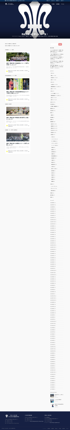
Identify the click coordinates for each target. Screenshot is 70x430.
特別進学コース (53, 77)
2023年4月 (52, 287)
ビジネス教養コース (54, 93)
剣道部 (52, 149)
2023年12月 (52, 270)
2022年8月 (52, 304)
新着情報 (52, 36)
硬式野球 (52, 170)
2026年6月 (52, 206)
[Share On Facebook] (2, 427)
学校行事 (51, 110)
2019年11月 (52, 372)
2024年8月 (52, 253)
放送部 (49, 36)
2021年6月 (52, 334)
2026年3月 (52, 213)
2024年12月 (52, 245)
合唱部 (35, 36)
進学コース (52, 79)
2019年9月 (52, 376)
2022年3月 (52, 314)
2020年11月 (52, 348)
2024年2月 (52, 266)
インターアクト (53, 139)
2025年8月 (52, 228)
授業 (51, 112)
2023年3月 (52, 289)
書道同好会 (53, 164)
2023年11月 (52, 272)
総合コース (52, 88)
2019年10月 (52, 374)
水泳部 (52, 166)
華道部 (54, 36)
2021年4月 (52, 338)
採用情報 (51, 117)
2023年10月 (52, 274)
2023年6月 (52, 283)
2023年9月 (52, 276)
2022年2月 (52, 317)
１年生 (51, 73)
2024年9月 (52, 251)
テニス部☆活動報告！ (58, 399)
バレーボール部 (53, 145)
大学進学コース (53, 84)
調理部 (52, 181)
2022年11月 (52, 298)
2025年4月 (52, 236)
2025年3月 (52, 238)
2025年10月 (52, 223)
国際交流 (51, 108)
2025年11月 (52, 221)
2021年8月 (52, 329)
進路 (51, 197)
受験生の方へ (48, 0)
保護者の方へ (58, 0)
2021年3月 (52, 340)
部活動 (57, 36)
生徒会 (51, 184)
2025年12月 (52, 219)
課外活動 (51, 195)
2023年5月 (52, 285)
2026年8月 (52, 202)
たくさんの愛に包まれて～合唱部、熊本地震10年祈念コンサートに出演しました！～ (56, 51)
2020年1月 (52, 367)
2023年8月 (52, 278)
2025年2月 (52, 240)
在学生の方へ (53, 0)
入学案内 (60, 428)
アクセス (67, 428)
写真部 (52, 147)
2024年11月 (52, 247)
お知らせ (20, 36)
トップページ (44, 428)
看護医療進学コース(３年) (55, 95)
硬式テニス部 (53, 168)
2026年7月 (52, 204)
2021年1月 (52, 344)
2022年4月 (52, 312)
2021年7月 (52, 331)
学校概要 (52, 428)
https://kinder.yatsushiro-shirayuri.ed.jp (36, 421)
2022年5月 (52, 310)
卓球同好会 (53, 151)
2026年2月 (52, 215)
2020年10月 (52, 351)
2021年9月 (52, 327)
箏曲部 (52, 175)
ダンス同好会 (53, 141)
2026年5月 (52, 209)
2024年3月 (52, 264)
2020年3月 (52, 363)
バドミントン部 (53, 143)
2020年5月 (52, 359)
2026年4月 (52, 211)
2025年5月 (52, 234)
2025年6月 (52, 232)
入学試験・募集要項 (53, 106)
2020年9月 (52, 353)
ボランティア (53, 188)
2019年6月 (52, 380)
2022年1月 (52, 319)
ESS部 (52, 136)
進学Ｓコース (53, 99)
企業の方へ (62, 0)
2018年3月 (52, 387)
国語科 (52, 115)
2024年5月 (52, 259)
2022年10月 (52, 300)
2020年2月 (52, 365)
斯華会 (51, 119)
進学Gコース (53, 97)
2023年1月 (52, 293)
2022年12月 (52, 295)
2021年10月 (52, 325)
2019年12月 (52, 370)
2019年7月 (52, 378)
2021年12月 (52, 321)
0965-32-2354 (22, 0)
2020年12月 (52, 346)
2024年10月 (52, 249)
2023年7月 (52, 281)
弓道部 (52, 160)
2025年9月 (52, 226)
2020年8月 (52, 355)
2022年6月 (52, 308)
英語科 (51, 192)
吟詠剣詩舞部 (39, 36)
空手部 (52, 172)
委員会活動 (52, 190)
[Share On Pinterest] (5, 427)
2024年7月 (52, 255)
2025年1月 (52, 242)
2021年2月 (52, 342)
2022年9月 (52, 302)
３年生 (51, 91)
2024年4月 (52, 262)
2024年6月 (52, 257)
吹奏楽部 (42, 36)
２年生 (51, 82)
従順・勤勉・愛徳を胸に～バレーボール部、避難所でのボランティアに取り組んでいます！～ (56, 66)
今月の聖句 (52, 104)
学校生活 (56, 428)
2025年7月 (52, 230)
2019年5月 (52, 382)
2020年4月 (52, 361)
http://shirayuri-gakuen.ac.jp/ (55, 422)
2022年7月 (52, 306)
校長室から (52, 132)
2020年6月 (52, 357)
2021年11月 (52, 323)
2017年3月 (52, 389)
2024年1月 (52, 268)
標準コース (52, 75)
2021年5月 (52, 336)
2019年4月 (52, 384)
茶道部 (52, 177)
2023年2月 (52, 291)
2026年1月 (52, 217)
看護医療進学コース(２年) (55, 86)
